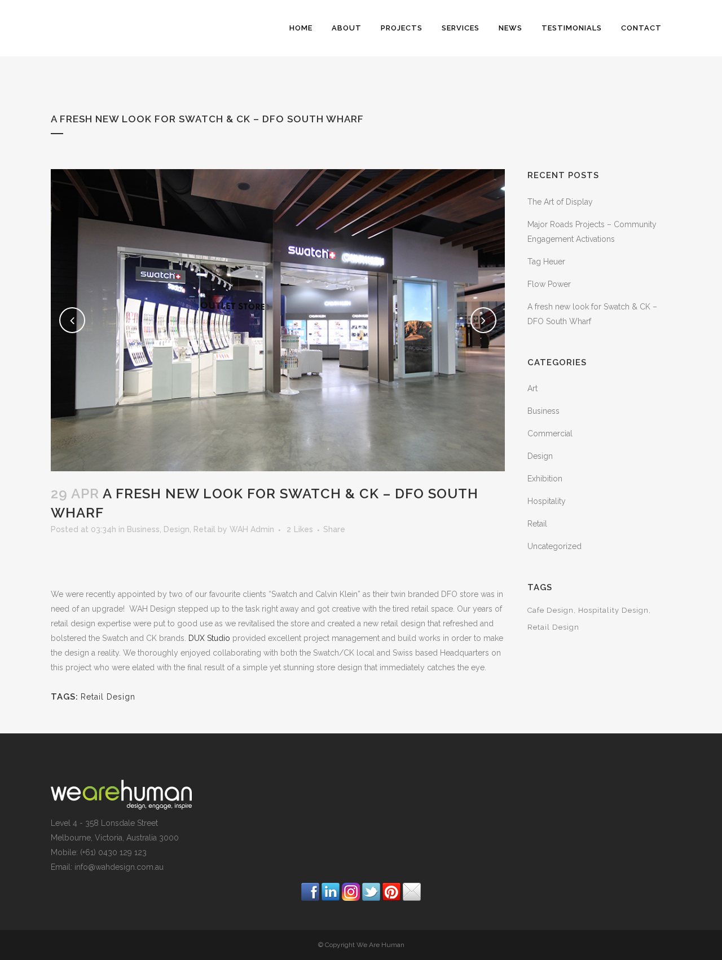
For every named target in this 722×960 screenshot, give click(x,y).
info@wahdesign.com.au (119, 866)
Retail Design (108, 696)
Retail (204, 529)
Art (532, 388)
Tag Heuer (546, 261)
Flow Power (549, 284)
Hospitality (546, 501)
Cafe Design (550, 610)
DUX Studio (209, 638)
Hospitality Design (613, 610)
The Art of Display (560, 201)
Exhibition (544, 478)
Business (143, 529)
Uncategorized (554, 546)
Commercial (550, 433)
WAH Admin (252, 529)
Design (177, 529)
